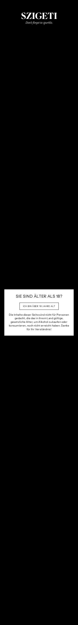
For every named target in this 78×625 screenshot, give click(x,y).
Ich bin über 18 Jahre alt (39, 306)
